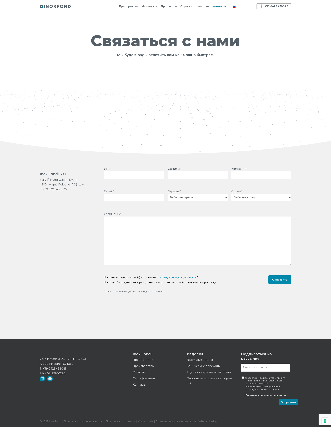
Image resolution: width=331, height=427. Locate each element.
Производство (143, 366)
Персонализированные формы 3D (209, 381)
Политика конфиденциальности (265, 395)
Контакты (139, 384)
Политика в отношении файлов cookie (130, 421)
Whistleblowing (207, 421)
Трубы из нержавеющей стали (209, 372)
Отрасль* (174, 191)
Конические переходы (203, 366)
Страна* (237, 191)
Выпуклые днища (200, 359)
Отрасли (139, 372)
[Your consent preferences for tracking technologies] (325, 421)
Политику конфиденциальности (176, 277)
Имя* (107, 168)
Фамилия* (175, 168)
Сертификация (144, 378)
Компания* (239, 168)
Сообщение (112, 214)
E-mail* (109, 191)
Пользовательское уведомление (175, 421)
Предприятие (143, 359)
